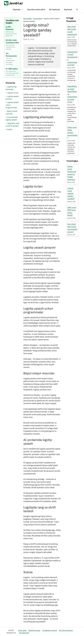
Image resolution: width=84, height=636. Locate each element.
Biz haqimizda (54, 10)
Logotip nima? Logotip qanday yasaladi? (71, 193)
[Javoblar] (13, 3)
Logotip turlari (12, 93)
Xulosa (9, 129)
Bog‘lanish (68, 10)
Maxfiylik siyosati (34, 630)
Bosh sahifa (27, 18)
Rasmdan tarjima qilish (36, 10)
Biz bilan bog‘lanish (66, 630)
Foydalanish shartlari (49, 630)
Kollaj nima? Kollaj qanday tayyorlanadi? (72, 132)
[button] (77, 9)
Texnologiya (37, 18)
